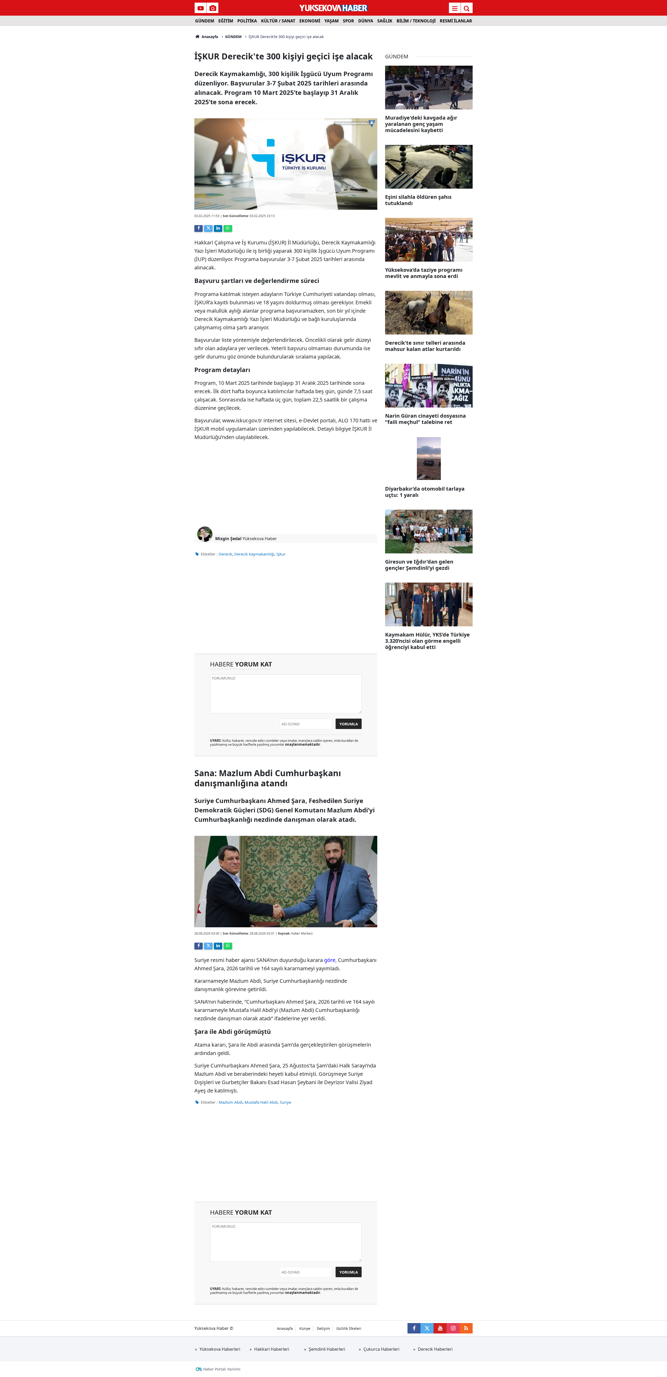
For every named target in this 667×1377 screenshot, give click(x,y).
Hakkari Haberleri (271, 1349)
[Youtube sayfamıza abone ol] (440, 1328)
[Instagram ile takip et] (453, 1328)
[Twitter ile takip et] (427, 1328)
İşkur (281, 554)
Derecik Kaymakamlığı (254, 554)
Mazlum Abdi (231, 1102)
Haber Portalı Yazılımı (221, 1369)
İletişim (323, 1328)
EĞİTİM (225, 21)
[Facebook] (198, 228)
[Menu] (454, 8)
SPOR (348, 21)
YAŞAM (331, 21)
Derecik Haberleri (435, 1349)
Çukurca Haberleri (381, 1349)
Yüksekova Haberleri (220, 1349)
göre (329, 960)
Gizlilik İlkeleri (348, 1328)
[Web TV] (200, 8)
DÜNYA (365, 21)
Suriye (285, 1102)
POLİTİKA (247, 21)
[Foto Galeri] (212, 8)
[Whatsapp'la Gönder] (228, 228)
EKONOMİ (309, 21)
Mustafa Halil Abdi (261, 1102)
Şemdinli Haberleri (327, 1349)
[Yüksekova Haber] (333, 7)
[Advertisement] (151, 104)
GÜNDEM (204, 21)
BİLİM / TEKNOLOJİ (416, 21)
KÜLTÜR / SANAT (278, 21)
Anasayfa (209, 36)
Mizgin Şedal (228, 538)
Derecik (225, 554)
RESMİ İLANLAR (456, 21)
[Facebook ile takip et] (414, 1328)
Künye (304, 1328)
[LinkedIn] (218, 228)
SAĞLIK (384, 21)
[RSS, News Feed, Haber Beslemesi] (466, 1328)
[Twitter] (208, 228)
